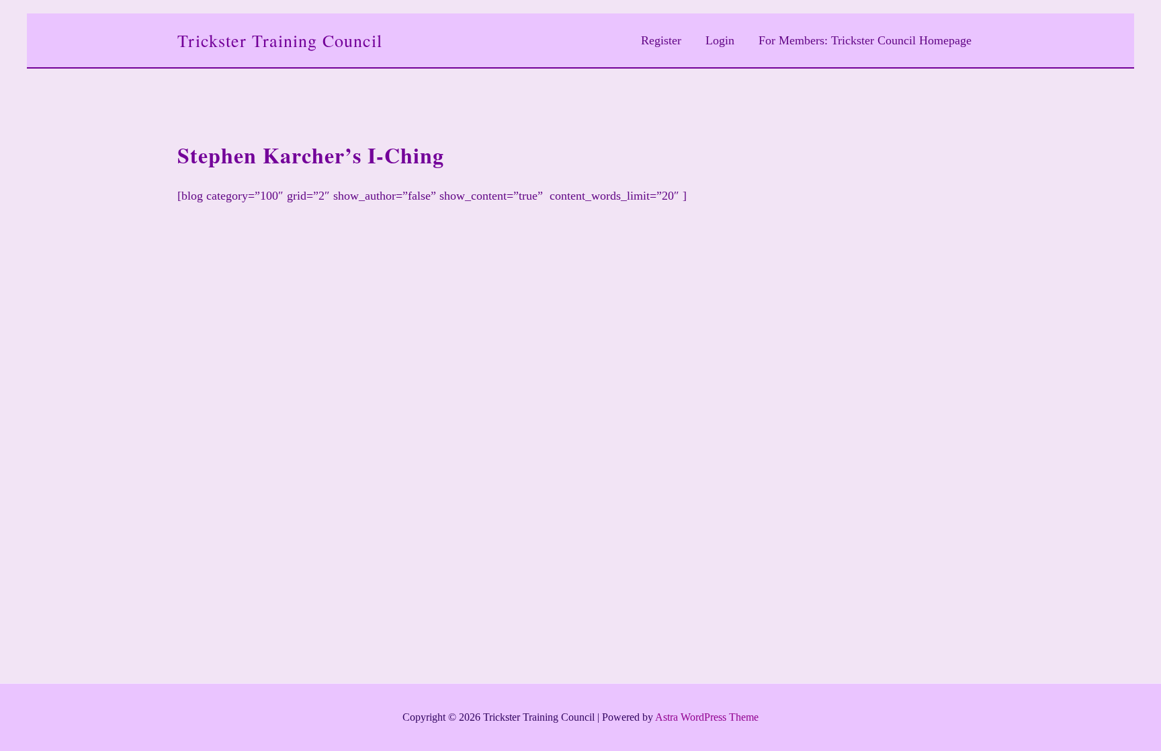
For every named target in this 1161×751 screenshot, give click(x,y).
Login (719, 40)
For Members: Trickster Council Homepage (865, 40)
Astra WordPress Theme (707, 717)
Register (661, 40)
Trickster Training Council (279, 40)
